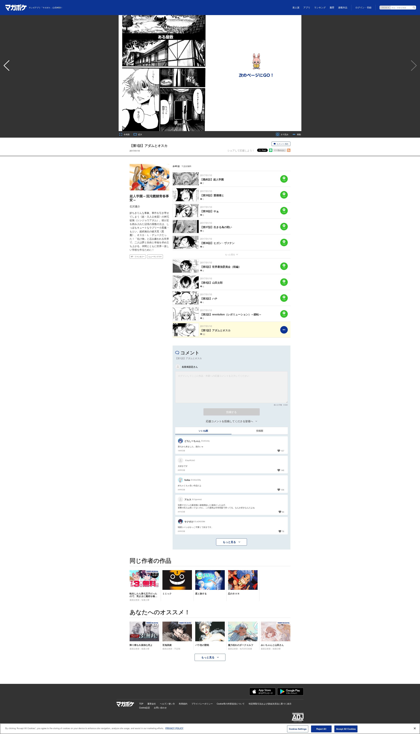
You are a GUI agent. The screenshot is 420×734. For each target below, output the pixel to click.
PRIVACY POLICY (174, 728)
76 (283, 531)
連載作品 (342, 7)
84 (283, 512)
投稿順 (259, 430)
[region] (210, 728)
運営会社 (151, 703)
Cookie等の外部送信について (231, 703)
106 (282, 489)
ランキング (320, 7)
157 (282, 450)
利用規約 (183, 703)
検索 (414, 8)
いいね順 (203, 430)
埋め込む (281, 150)
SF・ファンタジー (138, 256)
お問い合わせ (160, 707)
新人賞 (296, 7)
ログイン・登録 (363, 7)
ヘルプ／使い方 (167, 703)
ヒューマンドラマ (155, 256)
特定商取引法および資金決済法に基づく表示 (270, 703)
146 (282, 470)
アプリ (306, 7)
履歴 (332, 7)
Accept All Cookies (346, 728)
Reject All (321, 728)
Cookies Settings (297, 728)
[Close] (414, 728)
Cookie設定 (144, 707)
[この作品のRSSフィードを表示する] (288, 150)
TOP (141, 703)
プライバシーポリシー (202, 703)
